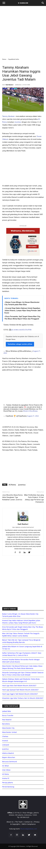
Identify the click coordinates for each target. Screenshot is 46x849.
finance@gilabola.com (29, 829)
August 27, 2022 (33, 416)
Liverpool (5, 745)
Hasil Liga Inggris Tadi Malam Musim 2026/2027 (20, 694)
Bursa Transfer (7, 715)
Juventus (17, 122)
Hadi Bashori (9, 85)
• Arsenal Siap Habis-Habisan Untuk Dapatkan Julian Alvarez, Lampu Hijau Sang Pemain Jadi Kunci (22, 310)
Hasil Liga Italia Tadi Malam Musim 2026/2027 (19, 685)
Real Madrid (6, 720)
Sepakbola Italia (13, 59)
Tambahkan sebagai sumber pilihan (20, 344)
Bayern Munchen (8, 757)
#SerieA (26, 411)
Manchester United (9, 732)
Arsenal (5, 741)
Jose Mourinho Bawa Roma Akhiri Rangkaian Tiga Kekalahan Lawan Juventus (12, 497)
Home (4, 59)
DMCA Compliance (29, 824)
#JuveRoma (33, 411)
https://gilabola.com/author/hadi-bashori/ (23, 527)
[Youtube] (35, 835)
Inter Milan (6, 770)
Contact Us (28, 822)
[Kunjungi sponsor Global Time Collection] (23, 242)
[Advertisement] (23, 31)
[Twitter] (30, 552)
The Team (19, 822)
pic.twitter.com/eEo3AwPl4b (21, 330)
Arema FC (5, 778)
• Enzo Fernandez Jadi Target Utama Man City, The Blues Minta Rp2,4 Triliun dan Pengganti (22, 317)
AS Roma (12, 485)
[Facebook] (16, 552)
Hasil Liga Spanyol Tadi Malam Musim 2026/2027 (20, 690)
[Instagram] (21, 552)
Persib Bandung (8, 787)
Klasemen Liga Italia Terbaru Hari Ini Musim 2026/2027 (22, 698)
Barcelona (6, 724)
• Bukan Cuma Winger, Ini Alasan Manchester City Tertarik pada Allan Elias (22, 303)
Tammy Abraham (8, 116)
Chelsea (5, 736)
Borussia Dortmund (9, 762)
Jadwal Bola (6, 711)
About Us (10, 822)
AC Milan (5, 766)
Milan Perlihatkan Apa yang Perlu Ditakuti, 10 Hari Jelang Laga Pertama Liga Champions (34, 498)
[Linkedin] (25, 552)
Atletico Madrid (8, 753)
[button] (43, 3)
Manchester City (8, 728)
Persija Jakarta (7, 782)
